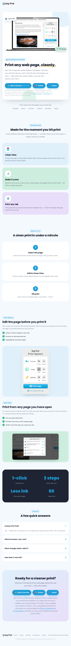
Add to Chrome (19, 86)
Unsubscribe (36, 635)
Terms (15, 635)
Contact (44, 635)
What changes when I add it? (16, 548)
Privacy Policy (47, 94)
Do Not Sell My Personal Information (58, 635)
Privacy (21, 635)
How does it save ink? (13, 557)
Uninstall (28, 635)
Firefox (40, 86)
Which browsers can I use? (16, 539)
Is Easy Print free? (12, 526)
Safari (54, 86)
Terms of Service (37, 94)
